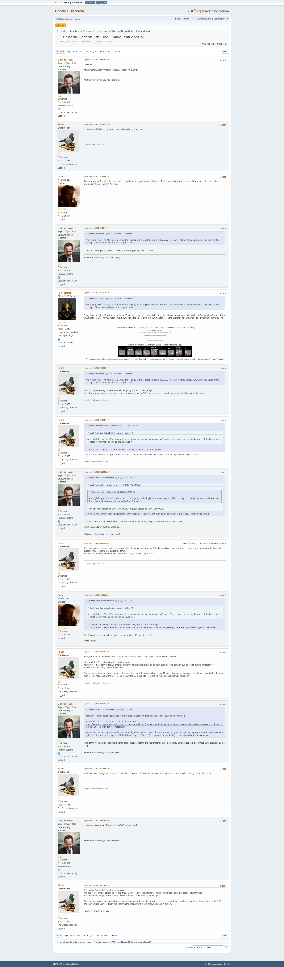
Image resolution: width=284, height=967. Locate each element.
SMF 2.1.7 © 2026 (59, 964)
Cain (60, 176)
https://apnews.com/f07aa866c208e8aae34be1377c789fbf (111, 70)
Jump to (189, 947)
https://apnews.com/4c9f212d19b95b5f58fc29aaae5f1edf (110, 825)
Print (225, 52)
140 (90, 51)
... (79, 51)
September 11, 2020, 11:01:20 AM (96, 595)
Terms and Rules (215, 964)
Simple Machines (73, 964)
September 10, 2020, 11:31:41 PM (96, 228)
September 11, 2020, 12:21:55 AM (96, 472)
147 (115, 51)
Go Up (58, 935)
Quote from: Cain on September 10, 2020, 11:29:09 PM (110, 233)
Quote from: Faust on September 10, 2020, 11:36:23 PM (110, 600)
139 (86, 51)
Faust (61, 124)
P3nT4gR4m (65, 292)
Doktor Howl (65, 59)
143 (104, 51)
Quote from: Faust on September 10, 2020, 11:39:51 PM (110, 477)
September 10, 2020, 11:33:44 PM (96, 293)
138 (82, 51)
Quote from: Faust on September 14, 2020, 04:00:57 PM (110, 709)
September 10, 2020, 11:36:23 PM (96, 368)
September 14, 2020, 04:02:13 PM (96, 704)
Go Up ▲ (227, 964)
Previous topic (208, 44)
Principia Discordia (69, 11)
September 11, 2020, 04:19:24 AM (96, 543)
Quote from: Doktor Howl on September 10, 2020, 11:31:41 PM (113, 425)
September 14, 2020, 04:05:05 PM (96, 768)
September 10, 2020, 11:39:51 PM (96, 420)
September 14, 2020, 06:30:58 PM (96, 820)
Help (206, 964)
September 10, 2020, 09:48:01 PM (96, 60)
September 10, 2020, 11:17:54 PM (96, 124)
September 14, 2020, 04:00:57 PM (96, 652)
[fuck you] (59, 339)
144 (109, 51)
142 (100, 51)
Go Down (60, 52)
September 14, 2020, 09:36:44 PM (96, 885)
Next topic (222, 44)
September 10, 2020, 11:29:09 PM (96, 176)
